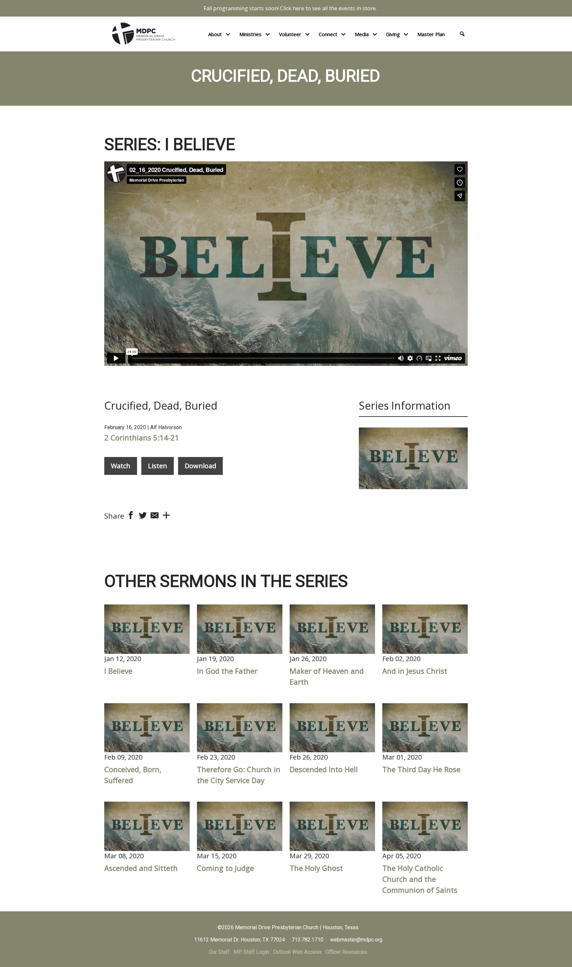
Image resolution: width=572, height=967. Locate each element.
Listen (157, 465)
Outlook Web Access (297, 952)
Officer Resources (346, 952)
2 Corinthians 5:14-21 (141, 437)
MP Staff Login (251, 952)
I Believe (118, 671)
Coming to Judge (225, 868)
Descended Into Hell (324, 769)
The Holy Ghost (316, 868)
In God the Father (227, 671)
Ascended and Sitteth (141, 868)
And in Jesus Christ (414, 671)
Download (200, 465)
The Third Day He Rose (421, 769)
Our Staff (219, 952)
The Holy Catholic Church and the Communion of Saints (419, 879)
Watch (120, 465)
